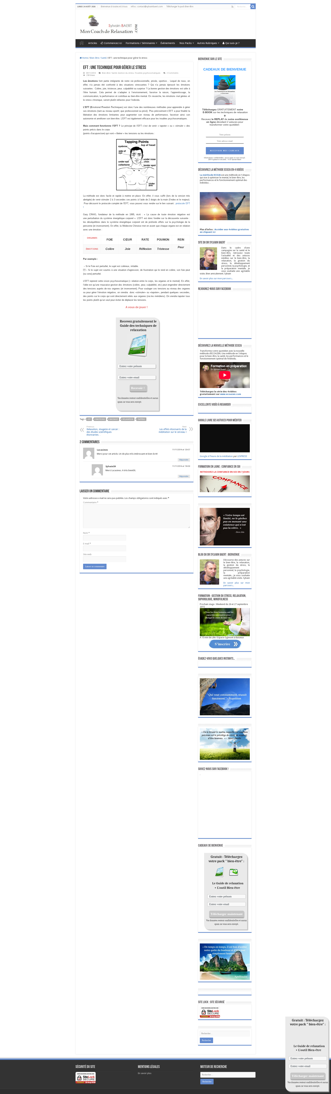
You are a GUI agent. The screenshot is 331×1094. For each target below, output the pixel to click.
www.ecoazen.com (230, 394)
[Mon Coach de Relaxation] (109, 23)
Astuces (81, 42)
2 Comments (172, 73)
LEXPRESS (242, 456)
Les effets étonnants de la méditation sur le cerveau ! (173, 429)
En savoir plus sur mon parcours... (216, 278)
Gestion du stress (126, 73)
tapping (141, 419)
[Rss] (232, 7)
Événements (168, 43)
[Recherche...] (253, 6)
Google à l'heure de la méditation (216, 456)
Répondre (183, 460)
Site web (87, 554)
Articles (92, 43)
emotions (100, 419)
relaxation (128, 419)
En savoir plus (144, 1073)
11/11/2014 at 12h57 (181, 450)
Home (85, 58)
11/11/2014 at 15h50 (181, 466)
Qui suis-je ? (232, 43)
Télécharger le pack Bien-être (179, 6)
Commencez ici (113, 43)
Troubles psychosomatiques (147, 73)
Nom (86, 533)
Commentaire (90, 502)
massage (113, 419)
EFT (89, 419)
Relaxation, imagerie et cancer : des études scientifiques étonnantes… (103, 431)
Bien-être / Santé (98, 58)
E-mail (87, 543)
